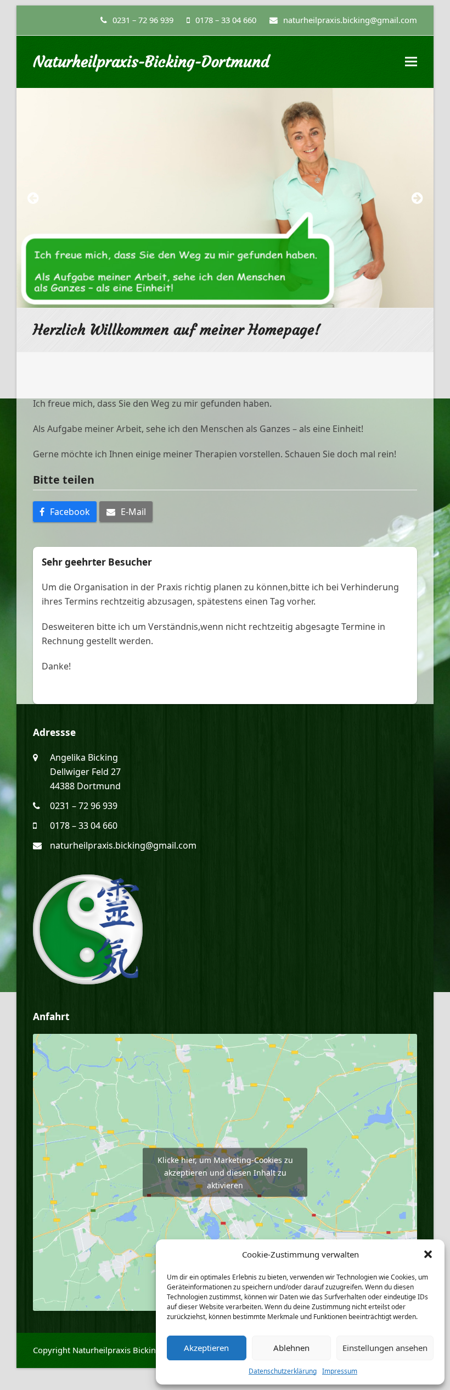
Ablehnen (291, 1347)
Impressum (339, 1371)
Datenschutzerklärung (283, 1371)
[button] (428, 1254)
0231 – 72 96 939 (143, 19)
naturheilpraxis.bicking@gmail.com (123, 845)
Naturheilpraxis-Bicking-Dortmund (151, 61)
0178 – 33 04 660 (225, 19)
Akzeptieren (206, 1347)
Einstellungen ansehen (385, 1347)
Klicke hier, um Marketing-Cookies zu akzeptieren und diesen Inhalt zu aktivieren (225, 1172)
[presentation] (33, 198)
